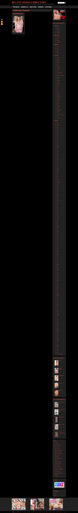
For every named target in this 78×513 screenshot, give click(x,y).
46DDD (58, 339)
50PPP (58, 349)
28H (57, 122)
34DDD (58, 181)
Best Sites (33, 7)
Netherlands (59, 96)
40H (57, 306)
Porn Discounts (57, 464)
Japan (58, 90)
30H (57, 133)
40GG (58, 305)
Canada (58, 67)
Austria (58, 59)
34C (57, 176)
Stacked (58, 40)
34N (57, 218)
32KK (58, 168)
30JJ (57, 137)
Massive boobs (57, 455)
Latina (58, 49)
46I (57, 342)
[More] (2, 24)
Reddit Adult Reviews (58, 469)
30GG (58, 132)
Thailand (58, 111)
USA (57, 116)
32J (57, 163)
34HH (58, 199)
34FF (58, 189)
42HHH (58, 324)
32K (57, 166)
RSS (55, 493)
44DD (58, 329)
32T (57, 173)
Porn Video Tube (58, 466)
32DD (58, 145)
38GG (58, 275)
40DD (58, 293)
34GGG (58, 195)
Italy (57, 88)
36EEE (58, 231)
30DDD (58, 125)
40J (57, 308)
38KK (58, 287)
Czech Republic (59, 72)
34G (57, 192)
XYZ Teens (57, 476)
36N (57, 256)
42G (57, 321)
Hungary (58, 83)
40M (57, 311)
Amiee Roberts (18, 13)
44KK (58, 337)
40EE (58, 298)
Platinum (58, 31)
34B (57, 174)
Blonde (58, 27)
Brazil (58, 64)
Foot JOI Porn (57, 448)
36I (57, 243)
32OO (58, 171)
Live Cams (48, 7)
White (58, 53)
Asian (58, 46)
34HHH (58, 200)
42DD (58, 313)
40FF (58, 301)
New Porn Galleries (58, 458)
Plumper (58, 37)
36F (57, 233)
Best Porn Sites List (58, 445)
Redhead (58, 32)
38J (57, 282)
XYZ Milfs (56, 474)
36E (57, 228)
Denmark (58, 73)
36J (57, 244)
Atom (56, 495)
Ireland (58, 85)
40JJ (57, 310)
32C (57, 142)
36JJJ (58, 248)
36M (57, 254)
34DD (58, 179)
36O (57, 257)
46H (57, 341)
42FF (57, 319)
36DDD (58, 226)
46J (57, 344)
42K (57, 326)
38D (57, 261)
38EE (57, 267)
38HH (58, 279)
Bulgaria (58, 65)
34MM (58, 217)
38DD (58, 262)
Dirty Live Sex (57, 446)
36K (57, 249)
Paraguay (58, 100)
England (58, 77)
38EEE (58, 269)
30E (57, 127)
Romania (58, 103)
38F (57, 270)
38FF (57, 272)
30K (57, 138)
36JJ (57, 246)
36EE (58, 230)
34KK (58, 212)
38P (57, 290)
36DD (58, 225)
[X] (2, 19)
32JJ (57, 164)
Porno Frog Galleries (58, 468)
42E (57, 316)
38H (57, 277)
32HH (58, 158)
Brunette (58, 29)
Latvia (58, 91)
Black (58, 48)
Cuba (58, 70)
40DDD (58, 295)
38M (57, 288)
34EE (58, 186)
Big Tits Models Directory (29, 2)
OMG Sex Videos (58, 461)
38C (57, 259)
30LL (58, 140)
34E (57, 184)
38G (57, 274)
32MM (58, 169)
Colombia (58, 69)
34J (57, 205)
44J (57, 336)
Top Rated (16, 7)
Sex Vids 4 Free (57, 471)
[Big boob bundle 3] (18, 509)
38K (57, 285)
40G (57, 303)
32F (57, 150)
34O (57, 220)
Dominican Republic (60, 75)
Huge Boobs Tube (58, 451)
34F (57, 187)
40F (57, 300)
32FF (57, 151)
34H (57, 197)
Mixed (58, 51)
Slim (57, 38)
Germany (58, 80)
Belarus (58, 60)
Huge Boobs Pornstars (59, 450)
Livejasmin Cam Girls (58, 453)
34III (57, 204)
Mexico (58, 93)
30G (57, 130)
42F (57, 318)
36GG (58, 238)
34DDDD (58, 182)
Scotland (58, 106)
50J (57, 347)
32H (57, 156)
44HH (58, 334)
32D (57, 143)
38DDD (58, 264)
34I (57, 202)
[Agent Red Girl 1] (37, 509)
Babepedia (57, 443)
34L (57, 213)
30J (57, 135)
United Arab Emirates (60, 114)
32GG (58, 155)
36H (57, 239)
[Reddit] (2, 22)
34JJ (57, 207)
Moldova (58, 95)
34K (57, 210)
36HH (58, 241)
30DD (58, 124)
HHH (57, 352)
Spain (58, 108)
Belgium (58, 62)
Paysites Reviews (58, 463)
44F (57, 332)
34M (57, 215)
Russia (58, 104)
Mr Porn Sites (57, 456)
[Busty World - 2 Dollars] (59, 19)
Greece (58, 82)
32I (57, 161)
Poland (58, 101)
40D (57, 292)
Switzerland (59, 109)
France (58, 78)
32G (57, 153)
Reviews (40, 7)
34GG (58, 194)
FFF (57, 350)
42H (57, 323)
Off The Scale (59, 354)
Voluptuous (59, 42)
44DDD (58, 331)
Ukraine (58, 113)
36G (57, 236)
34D (57, 177)
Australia (58, 57)
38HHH (58, 280)
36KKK (58, 251)
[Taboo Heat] (56, 509)
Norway (58, 98)
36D (57, 223)
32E (57, 148)
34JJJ (58, 208)
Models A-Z (24, 7)
